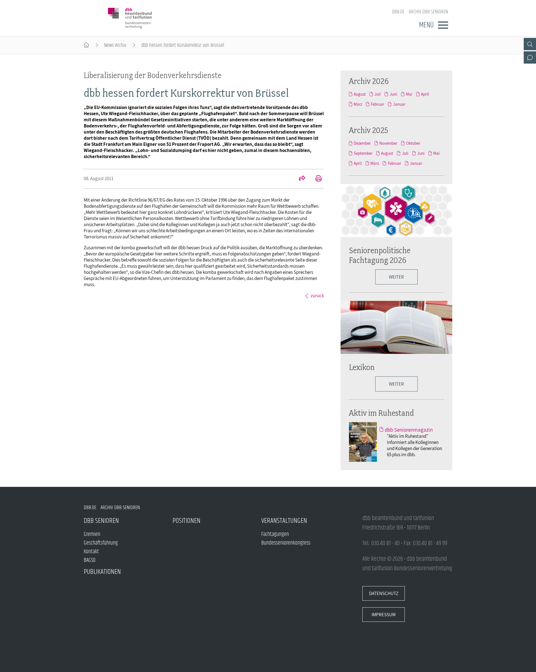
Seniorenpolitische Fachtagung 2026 (379, 255)
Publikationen (102, 571)
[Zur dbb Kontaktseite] (530, 57)
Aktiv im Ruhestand (381, 413)
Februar (377, 104)
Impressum (384, 614)
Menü (426, 25)
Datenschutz (383, 593)
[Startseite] (86, 45)
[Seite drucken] (315, 179)
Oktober (413, 143)
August (360, 94)
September (363, 153)
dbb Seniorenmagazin (409, 429)
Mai (409, 94)
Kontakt (91, 551)
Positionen (186, 520)
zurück (317, 296)
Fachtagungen (275, 534)
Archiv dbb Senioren (428, 12)
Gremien (92, 534)
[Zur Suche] (530, 44)
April (425, 94)
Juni (393, 94)
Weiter (396, 277)
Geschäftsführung (101, 543)
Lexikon (362, 367)
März (358, 104)
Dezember (362, 143)
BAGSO (89, 560)
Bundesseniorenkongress (285, 543)
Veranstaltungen (284, 520)
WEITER (396, 384)
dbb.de (398, 12)
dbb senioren (101, 520)
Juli (377, 94)
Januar (399, 104)
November (388, 143)
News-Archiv (115, 45)
